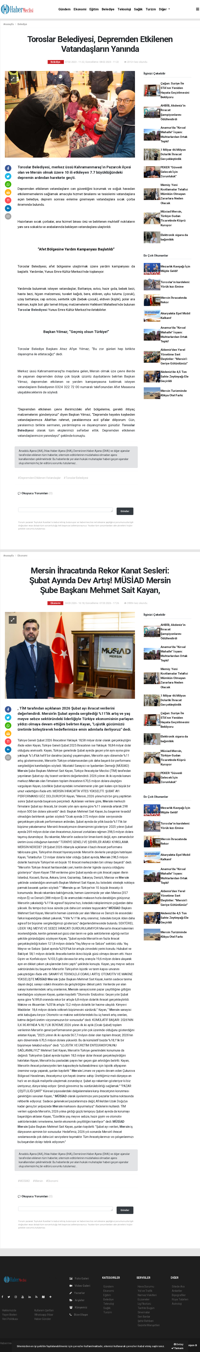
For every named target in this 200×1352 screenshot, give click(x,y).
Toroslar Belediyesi (33, 310)
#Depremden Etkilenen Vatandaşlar (39, 477)
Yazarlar (79, 1293)
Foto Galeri (81, 1278)
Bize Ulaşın (80, 1314)
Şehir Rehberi (146, 1320)
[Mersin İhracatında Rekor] (70, 655)
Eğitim (94, 9)
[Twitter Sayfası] (10, 1296)
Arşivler (79, 1300)
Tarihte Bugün (146, 1308)
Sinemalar (144, 1312)
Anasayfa (8, 24)
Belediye (108, 9)
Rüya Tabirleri (180, 1299)
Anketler (177, 1290)
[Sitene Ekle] (52, 1296)
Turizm (151, 9)
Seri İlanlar (144, 1316)
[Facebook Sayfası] (4, 1296)
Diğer (163, 9)
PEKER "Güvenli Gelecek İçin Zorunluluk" (171, 172)
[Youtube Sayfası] (24, 1296)
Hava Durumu (146, 1286)
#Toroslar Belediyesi (76, 477)
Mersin (23, 771)
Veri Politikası (10, 1319)
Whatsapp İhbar (43, 1314)
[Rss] (38, 1296)
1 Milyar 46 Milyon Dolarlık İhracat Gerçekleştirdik (173, 154)
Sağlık (138, 9)
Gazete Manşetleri (149, 1325)
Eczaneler (144, 1299)
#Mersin (38, 1180)
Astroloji (177, 1303)
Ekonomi (80, 9)
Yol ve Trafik (145, 1290)
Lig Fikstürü (144, 1303)
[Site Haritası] (45, 1296)
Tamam (178, 1348)
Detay (179, 1344)
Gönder (125, 511)
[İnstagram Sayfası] (17, 1296)
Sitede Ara (178, 1286)
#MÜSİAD (24, 1180)
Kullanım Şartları (44, 1310)
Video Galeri (82, 1285)
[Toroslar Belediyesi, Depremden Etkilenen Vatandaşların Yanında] (70, 114)
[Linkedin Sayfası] (31, 1296)
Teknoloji (124, 9)
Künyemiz (80, 1307)
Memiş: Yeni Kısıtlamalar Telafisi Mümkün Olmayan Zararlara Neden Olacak (174, 194)
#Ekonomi (52, 1180)
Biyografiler (179, 1295)
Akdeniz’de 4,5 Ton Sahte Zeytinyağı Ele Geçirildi (174, 376)
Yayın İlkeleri (9, 1314)
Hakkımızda (9, 1310)
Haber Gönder (42, 1319)
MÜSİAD (115, 908)
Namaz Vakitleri (147, 1295)
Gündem (64, 9)
